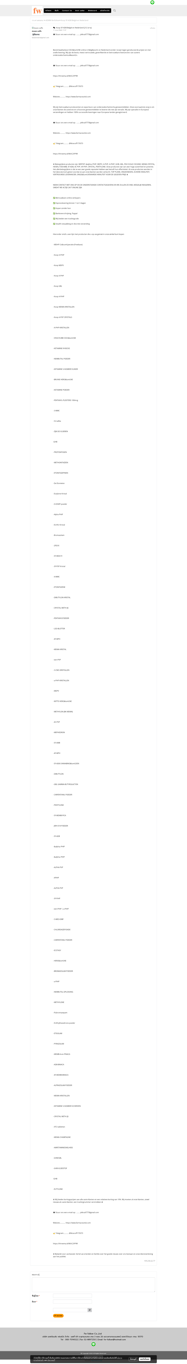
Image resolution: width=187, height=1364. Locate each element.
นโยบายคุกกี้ (51, 1360)
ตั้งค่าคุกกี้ (133, 1359)
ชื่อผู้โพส (36, 1296)
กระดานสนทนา (38, 20)
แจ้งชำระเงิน (105, 10)
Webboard (92, 10)
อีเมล (34, 1301)
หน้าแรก (48, 10)
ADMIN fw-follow (52, 20)
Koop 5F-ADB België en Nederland (74, 20)
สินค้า (57, 10)
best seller (80, 10)
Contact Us (67, 10)
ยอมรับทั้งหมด (144, 1359)
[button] (114, 10)
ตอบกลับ (59, 1316)
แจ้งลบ (152, 28)
